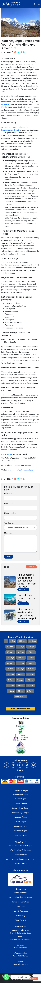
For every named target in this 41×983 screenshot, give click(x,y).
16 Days (20, 652)
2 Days (31, 658)
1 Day (12, 641)
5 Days (20, 680)
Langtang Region (20, 817)
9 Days (30, 691)
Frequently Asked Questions (20, 897)
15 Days (10, 652)
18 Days (10, 658)
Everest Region (20, 803)
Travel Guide (20, 906)
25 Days (20, 669)
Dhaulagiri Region (20, 835)
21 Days (10, 663)
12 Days (10, 647)
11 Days (32, 641)
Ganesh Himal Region (20, 808)
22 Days (20, 663)
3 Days (20, 674)
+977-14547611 (20, 947)
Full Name (8, 493)
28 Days (10, 674)
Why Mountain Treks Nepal (20, 850)
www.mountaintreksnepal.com (21, 470)
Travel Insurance (20, 893)
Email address (9, 503)
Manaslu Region (20, 826)
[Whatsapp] (6, 977)
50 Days (30, 680)
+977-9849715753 (20, 956)
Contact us (6, 454)
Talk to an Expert (30, 979)
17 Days (31, 652)
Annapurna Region (20, 794)
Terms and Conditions (20, 902)
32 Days (30, 674)
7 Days (11, 691)
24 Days (10, 669)
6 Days (20, 685)
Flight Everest (20, 920)
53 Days (10, 685)
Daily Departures (20, 864)
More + (31, 567)
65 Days (30, 685)
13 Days (20, 647)
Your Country (9, 523)
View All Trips (20, 696)
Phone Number (10, 513)
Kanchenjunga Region (20, 812)
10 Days (22, 641)
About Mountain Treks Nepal (20, 845)
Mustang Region (20, 831)
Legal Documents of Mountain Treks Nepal (20, 859)
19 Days (21, 658)
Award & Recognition (20, 911)
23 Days (31, 663)
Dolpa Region (20, 799)
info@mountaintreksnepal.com (20, 939)
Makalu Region (20, 822)
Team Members (20, 855)
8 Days (20, 691)
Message (8, 533)
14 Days (31, 647)
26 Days (31, 669)
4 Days (10, 680)
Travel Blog (20, 915)
